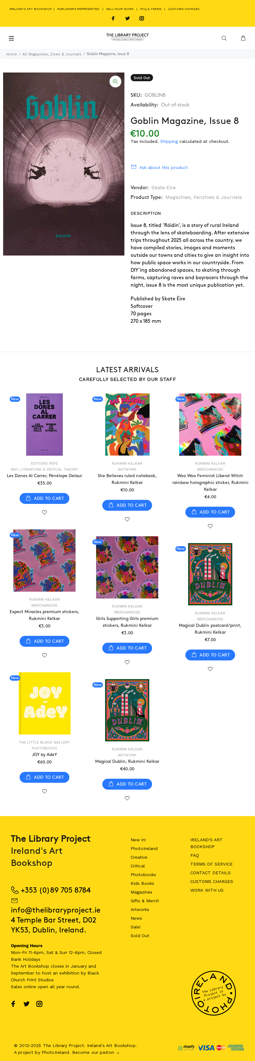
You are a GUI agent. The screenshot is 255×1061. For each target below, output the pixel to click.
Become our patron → (96, 1052)
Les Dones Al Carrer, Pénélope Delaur (44, 476)
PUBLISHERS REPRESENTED (78, 9)
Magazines (141, 892)
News (136, 918)
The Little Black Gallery (44, 742)
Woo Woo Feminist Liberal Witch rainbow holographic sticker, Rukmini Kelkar (210, 482)
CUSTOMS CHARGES (183, 9)
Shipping (169, 141)
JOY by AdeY (44, 755)
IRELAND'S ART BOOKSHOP (31, 9)
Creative (139, 857)
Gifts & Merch (145, 900)
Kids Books (142, 883)
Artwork (127, 469)
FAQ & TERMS (150, 9)
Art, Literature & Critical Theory (44, 469)
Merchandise (210, 469)
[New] (44, 424)
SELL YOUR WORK (120, 9)
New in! (138, 839)
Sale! (136, 926)
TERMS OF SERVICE (211, 863)
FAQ (194, 855)
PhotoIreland (144, 848)
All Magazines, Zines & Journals (51, 54)
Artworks (140, 909)
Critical (138, 865)
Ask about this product (163, 167)
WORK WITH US (207, 890)
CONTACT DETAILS (210, 872)
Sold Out (140, 935)
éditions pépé (44, 463)
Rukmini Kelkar (127, 463)
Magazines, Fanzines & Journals (203, 197)
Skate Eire (163, 187)
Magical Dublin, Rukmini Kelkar (127, 761)
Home (11, 54)
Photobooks (44, 748)
